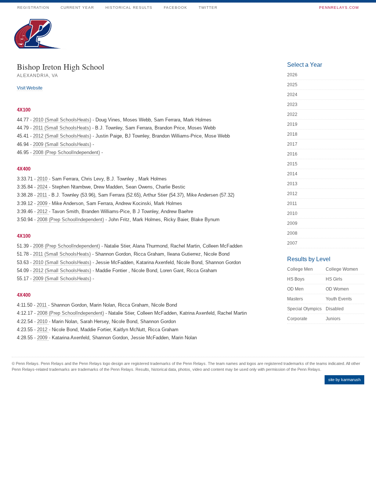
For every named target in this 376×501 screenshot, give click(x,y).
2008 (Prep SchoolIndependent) (66, 152)
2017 (292, 144)
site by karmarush (344, 379)
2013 (292, 183)
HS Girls (334, 279)
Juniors (333, 318)
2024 (43, 187)
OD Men (295, 289)
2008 (292, 233)
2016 (292, 154)
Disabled (335, 308)
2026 (292, 74)
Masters (295, 298)
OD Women (337, 289)
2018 (292, 134)
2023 (292, 104)
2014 (292, 173)
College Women (342, 269)
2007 (292, 243)
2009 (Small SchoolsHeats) (62, 144)
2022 (292, 114)
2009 (43, 203)
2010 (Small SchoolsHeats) (62, 119)
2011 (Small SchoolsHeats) (62, 128)
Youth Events (339, 298)
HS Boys (295, 279)
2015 (292, 164)
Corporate (297, 318)
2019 (292, 124)
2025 (292, 84)
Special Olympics (304, 308)
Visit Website (30, 88)
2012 (43, 211)
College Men (300, 269)
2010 (43, 179)
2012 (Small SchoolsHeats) (62, 136)
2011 (42, 195)
